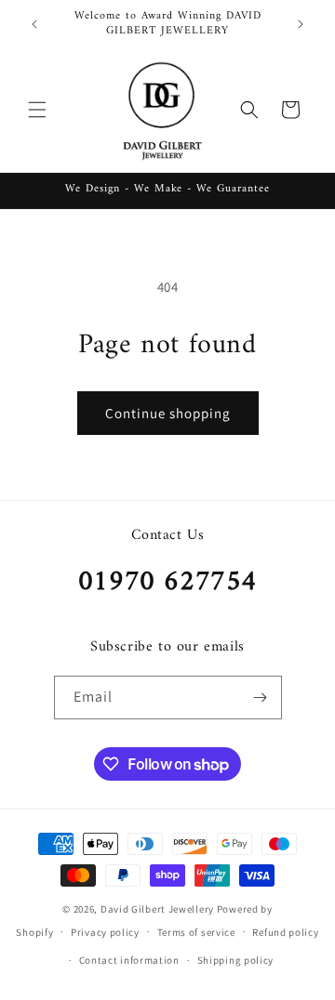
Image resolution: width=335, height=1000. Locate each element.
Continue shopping (168, 413)
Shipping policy (236, 960)
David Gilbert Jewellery (157, 908)
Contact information (129, 960)
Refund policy (285, 932)
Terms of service (196, 932)
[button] (37, 109)
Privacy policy (105, 932)
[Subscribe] (260, 697)
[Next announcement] (300, 24)
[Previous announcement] (34, 24)
